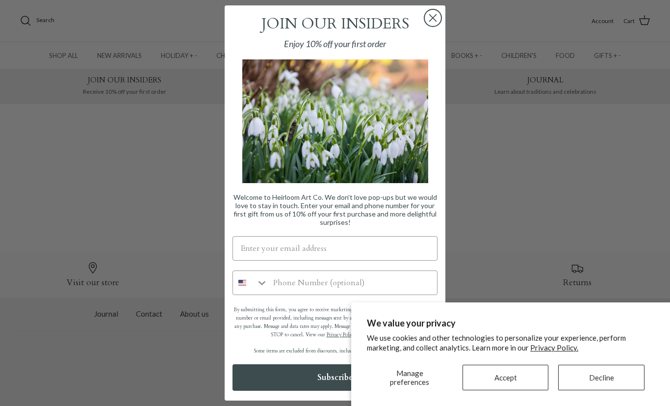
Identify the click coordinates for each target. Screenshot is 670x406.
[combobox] (250, 283)
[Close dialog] (432, 18)
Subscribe (335, 377)
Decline (601, 377)
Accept (505, 377)
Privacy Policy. (554, 347)
